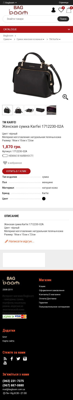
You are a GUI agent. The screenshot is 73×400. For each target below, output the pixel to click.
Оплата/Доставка (47, 298)
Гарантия (43, 303)
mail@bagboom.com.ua (14, 389)
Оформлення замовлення (51, 290)
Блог (5, 337)
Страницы (63, 2)
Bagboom (9, 3)
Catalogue (10, 29)
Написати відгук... (21, 241)
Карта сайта (8, 341)
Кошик (42, 286)
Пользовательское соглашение (54, 307)
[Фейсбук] (12, 359)
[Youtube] (6, 363)
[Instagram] (25, 359)
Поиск (63, 19)
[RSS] (6, 359)
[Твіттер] (19, 359)
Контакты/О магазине (49, 294)
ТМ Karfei (9, 122)
